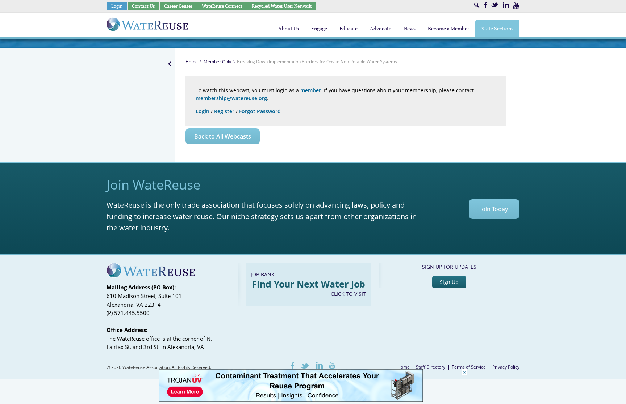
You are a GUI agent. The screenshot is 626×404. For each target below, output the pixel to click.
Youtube (516, 5)
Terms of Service (469, 367)
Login (116, 6)
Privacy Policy (505, 367)
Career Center (178, 6)
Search (477, 5)
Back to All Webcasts (222, 136)
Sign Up (449, 281)
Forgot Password (260, 111)
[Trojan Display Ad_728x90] (291, 399)
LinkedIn (506, 5)
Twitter (494, 4)
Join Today (494, 209)
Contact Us (143, 6)
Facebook (485, 5)
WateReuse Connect (222, 6)
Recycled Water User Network (282, 6)
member (310, 90)
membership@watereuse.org (231, 98)
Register (224, 111)
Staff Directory (430, 367)
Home (191, 62)
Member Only (217, 62)
